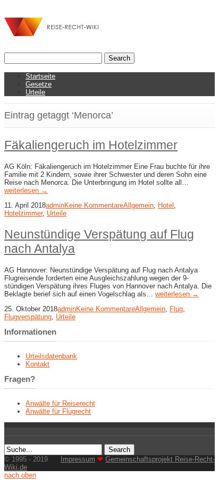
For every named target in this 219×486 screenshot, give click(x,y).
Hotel (166, 205)
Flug (176, 309)
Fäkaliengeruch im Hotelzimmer (91, 145)
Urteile (35, 92)
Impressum (78, 459)
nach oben (20, 475)
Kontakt (37, 364)
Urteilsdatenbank (51, 356)
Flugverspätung (28, 317)
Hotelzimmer (23, 213)
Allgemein (138, 205)
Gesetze (39, 84)
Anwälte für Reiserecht (60, 403)
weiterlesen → (26, 190)
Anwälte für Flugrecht (58, 411)
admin (55, 205)
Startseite (40, 76)
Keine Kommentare (93, 205)
